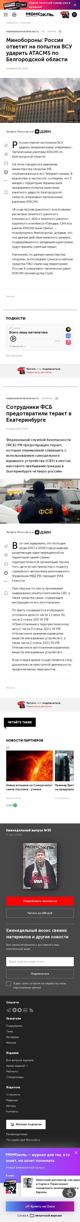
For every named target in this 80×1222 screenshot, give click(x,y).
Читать (31, 369)
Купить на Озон (42, 1206)
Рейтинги (12, 1071)
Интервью (12, 1037)
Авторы (11, 1106)
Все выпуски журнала (20, 1060)
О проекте (13, 1094)
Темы (9, 1031)
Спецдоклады (14, 1077)
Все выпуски (14, 355)
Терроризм (47, 398)
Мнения (11, 1042)
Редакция (12, 1100)
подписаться (51, 369)
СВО (43, 32)
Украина (51, 32)
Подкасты (15, 318)
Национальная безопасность (22, 32)
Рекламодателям (16, 1134)
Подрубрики (14, 1025)
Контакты (12, 1111)
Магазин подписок (29, 1124)
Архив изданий (16, 1066)
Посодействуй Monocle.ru (23, 1140)
